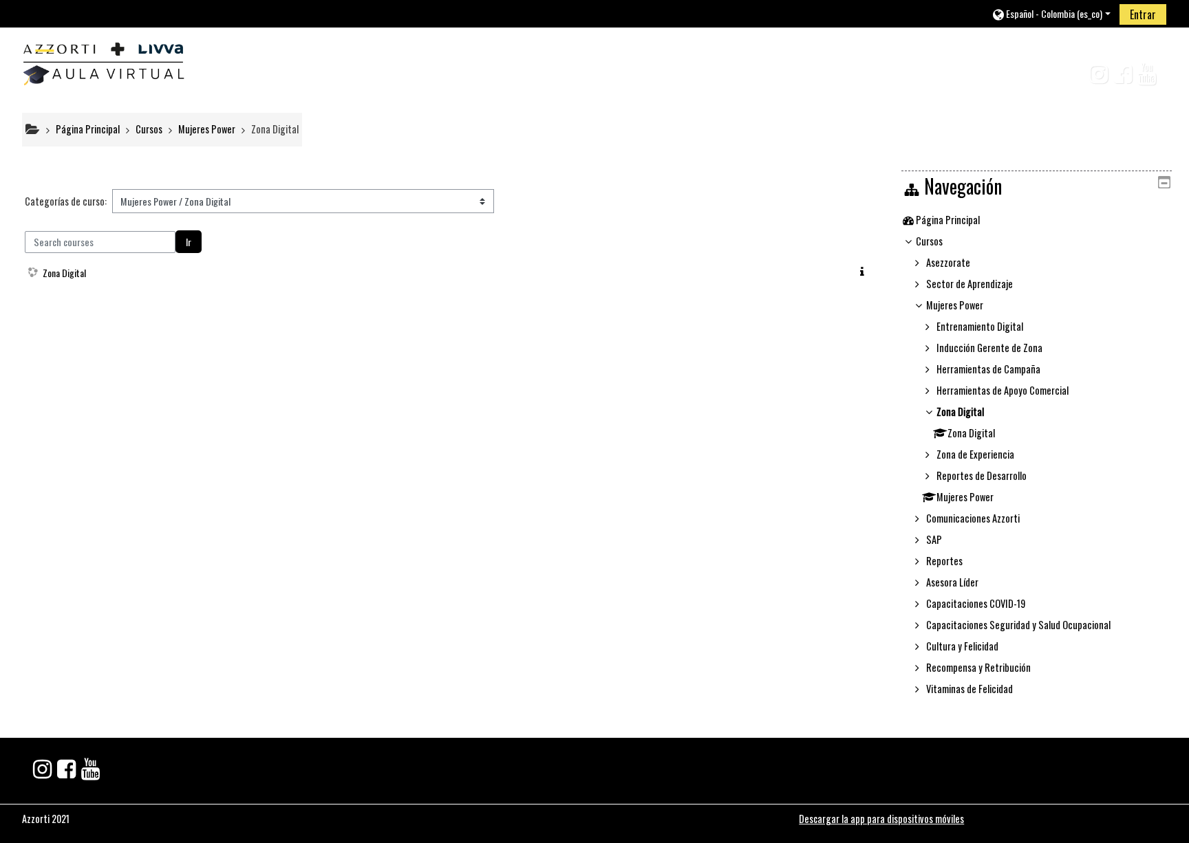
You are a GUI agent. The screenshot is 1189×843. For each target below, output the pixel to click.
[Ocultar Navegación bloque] (1164, 182)
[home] (103, 60)
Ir (188, 241)
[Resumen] (865, 271)
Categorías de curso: (66, 201)
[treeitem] (1036, 220)
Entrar (1143, 14)
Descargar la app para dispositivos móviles (881, 818)
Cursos (929, 241)
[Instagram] (1093, 77)
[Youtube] (1149, 77)
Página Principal (948, 219)
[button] (1051, 13)
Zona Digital (64, 272)
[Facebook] (1120, 77)
